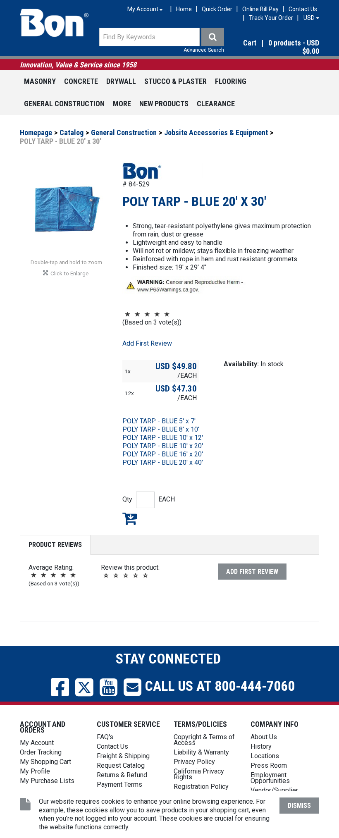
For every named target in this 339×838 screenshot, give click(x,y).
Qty (127, 499)
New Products (164, 103)
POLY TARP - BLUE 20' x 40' (162, 462)
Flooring (230, 81)
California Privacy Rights (199, 774)
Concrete (81, 81)
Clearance (216, 103)
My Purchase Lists (47, 781)
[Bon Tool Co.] (54, 23)
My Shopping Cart (45, 762)
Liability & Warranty (201, 752)
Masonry (40, 81)
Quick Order (217, 9)
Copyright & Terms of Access (204, 740)
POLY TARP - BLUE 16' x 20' (162, 454)
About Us (264, 737)
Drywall (121, 81)
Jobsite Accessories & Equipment (216, 132)
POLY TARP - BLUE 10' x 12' (162, 438)
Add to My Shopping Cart (129, 518)
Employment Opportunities (270, 778)
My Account (37, 743)
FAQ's (105, 737)
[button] (274, 47)
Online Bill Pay (260, 9)
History (261, 746)
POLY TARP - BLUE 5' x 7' (159, 421)
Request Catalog (121, 765)
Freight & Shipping (123, 756)
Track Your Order (271, 17)
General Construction (64, 103)
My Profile (35, 771)
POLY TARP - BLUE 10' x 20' (162, 446)
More (122, 103)
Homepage (36, 132)
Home (184, 9)
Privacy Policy (194, 762)
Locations (265, 756)
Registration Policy (201, 786)
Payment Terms (119, 784)
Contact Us (303, 9)
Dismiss (299, 805)
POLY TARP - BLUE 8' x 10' (160, 429)
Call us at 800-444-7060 (218, 686)
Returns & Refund (122, 775)
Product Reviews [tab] (55, 545)
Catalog (72, 132)
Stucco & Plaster (175, 81)
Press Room (269, 765)
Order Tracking (41, 752)
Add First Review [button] (147, 343)
